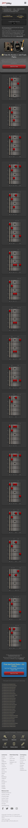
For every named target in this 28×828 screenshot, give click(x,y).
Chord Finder (5, 796)
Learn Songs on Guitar (4, 782)
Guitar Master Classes (4, 787)
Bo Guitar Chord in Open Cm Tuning (9, 706)
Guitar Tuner (5, 798)
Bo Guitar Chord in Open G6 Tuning (8, 688)
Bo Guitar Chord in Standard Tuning (8, 684)
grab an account (19, 36)
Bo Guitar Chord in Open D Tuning (8, 702)
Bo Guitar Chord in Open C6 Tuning (8, 707)
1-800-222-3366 (6, 819)
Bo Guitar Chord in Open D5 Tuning (8, 701)
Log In (11, 756)
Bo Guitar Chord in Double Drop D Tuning (10, 723)
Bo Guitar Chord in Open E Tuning (8, 696)
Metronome (5, 800)
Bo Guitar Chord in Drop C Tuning (8, 721)
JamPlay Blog (5, 805)
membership (21, 658)
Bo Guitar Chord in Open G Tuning (8, 690)
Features (12, 760)
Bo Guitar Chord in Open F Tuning (8, 691)
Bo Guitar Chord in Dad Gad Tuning (8, 724)
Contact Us (23, 760)
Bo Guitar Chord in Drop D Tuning (8, 720)
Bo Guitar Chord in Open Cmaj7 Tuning (9, 704)
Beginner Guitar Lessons (4, 765)
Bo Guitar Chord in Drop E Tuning (8, 718)
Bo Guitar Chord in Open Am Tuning (9, 710)
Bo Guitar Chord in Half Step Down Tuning (10, 715)
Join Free (12, 758)
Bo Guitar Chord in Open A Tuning (8, 712)
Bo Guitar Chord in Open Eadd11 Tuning (9, 695)
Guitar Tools (5, 801)
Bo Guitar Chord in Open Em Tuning (8, 693)
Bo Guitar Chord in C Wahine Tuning (9, 726)
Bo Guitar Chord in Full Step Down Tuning (10, 717)
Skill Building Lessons (4, 777)
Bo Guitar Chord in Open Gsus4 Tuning (9, 685)
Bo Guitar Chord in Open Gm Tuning (9, 687)
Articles (4, 803)
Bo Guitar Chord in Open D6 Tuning (8, 699)
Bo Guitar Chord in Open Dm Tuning (9, 698)
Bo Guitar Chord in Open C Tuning (8, 709)
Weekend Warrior (6, 792)
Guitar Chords (5, 794)
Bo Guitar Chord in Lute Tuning (8, 713)
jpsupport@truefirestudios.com (10, 821)
